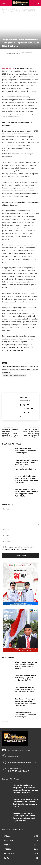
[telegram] (32, 408)
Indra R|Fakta (14, 53)
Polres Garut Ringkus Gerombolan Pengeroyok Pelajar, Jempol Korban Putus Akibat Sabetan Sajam (10, 433)
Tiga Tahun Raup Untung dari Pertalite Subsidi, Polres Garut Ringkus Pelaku (26, 665)
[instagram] (24, 404)
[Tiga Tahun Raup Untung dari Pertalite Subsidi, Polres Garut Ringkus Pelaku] (7, 665)
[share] (24, 408)
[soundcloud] (28, 408)
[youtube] (20, 416)
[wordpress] (28, 412)
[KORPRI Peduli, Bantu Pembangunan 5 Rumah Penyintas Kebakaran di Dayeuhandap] (6, 816)
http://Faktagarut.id (25, 400)
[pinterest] (20, 408)
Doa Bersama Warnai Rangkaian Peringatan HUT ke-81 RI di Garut (25, 689)
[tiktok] (20, 412)
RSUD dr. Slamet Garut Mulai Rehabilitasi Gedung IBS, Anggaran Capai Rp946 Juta (26, 492)
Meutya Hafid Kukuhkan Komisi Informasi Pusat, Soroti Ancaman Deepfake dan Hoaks (26, 479)
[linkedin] (28, 404)
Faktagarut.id (8, 68)
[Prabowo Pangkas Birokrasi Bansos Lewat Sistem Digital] (7, 451)
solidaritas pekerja (20, 375)
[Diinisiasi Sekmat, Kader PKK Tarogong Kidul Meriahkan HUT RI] (7, 678)
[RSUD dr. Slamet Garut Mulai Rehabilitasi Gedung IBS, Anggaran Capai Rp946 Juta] (7, 492)
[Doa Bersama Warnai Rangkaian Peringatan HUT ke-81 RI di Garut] (7, 690)
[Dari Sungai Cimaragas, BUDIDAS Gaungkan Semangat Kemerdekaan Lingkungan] (7, 701)
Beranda (5, 9)
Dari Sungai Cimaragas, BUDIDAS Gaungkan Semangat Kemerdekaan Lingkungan (26, 702)
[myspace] (32, 404)
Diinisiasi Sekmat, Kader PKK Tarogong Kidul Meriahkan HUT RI (25, 678)
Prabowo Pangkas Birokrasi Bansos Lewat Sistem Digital (25, 450)
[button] (38, 3)
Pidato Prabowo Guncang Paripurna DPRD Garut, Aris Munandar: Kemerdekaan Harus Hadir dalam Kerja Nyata (26, 464)
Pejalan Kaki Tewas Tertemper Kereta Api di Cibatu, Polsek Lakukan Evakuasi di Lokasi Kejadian (31, 433)
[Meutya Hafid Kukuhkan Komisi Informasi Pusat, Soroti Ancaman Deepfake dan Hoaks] (7, 479)
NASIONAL (13, 9)
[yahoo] (32, 412)
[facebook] (20, 404)
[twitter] (24, 412)
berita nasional (7, 375)
